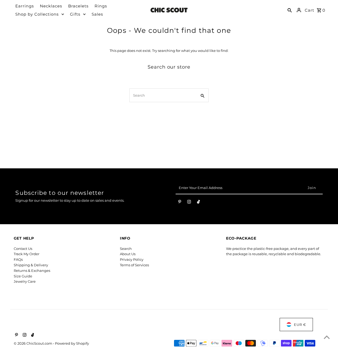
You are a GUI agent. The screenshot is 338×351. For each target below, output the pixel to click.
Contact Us (23, 248)
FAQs (18, 259)
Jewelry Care (25, 281)
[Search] (289, 10)
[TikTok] (198, 203)
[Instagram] (189, 203)
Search (126, 248)
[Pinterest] (179, 203)
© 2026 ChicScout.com (33, 343)
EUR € (300, 324)
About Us (127, 254)
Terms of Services (134, 265)
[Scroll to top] (327, 337)
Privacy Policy (131, 259)
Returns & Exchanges (32, 270)
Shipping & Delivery (31, 265)
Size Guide (23, 276)
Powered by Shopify (72, 343)
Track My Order (26, 254)
